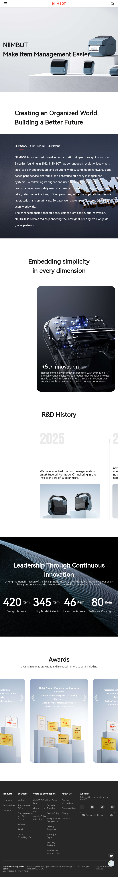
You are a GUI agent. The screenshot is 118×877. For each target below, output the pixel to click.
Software (7, 810)
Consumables (9, 805)
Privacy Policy (23, 871)
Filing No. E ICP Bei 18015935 (102, 868)
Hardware (7, 800)
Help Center (52, 800)
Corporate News (69, 808)
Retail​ (20, 829)
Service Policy (53, 813)
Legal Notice (8, 871)
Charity (65, 813)
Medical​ (21, 800)
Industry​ (21, 824)
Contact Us (66, 818)
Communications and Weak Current (25, 816)
